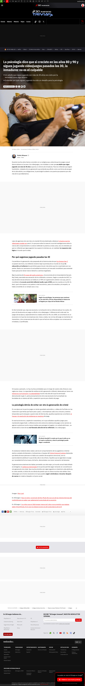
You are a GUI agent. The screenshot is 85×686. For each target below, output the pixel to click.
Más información (44, 684)
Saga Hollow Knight (9, 625)
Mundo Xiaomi (7, 660)
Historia (9, 22)
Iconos (28, 22)
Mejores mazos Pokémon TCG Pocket (57, 608)
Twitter (43, 21)
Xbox (43, 49)
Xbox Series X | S (21, 618)
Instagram (39, 21)
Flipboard (22, 87)
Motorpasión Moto (53, 652)
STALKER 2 (49, 49)
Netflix (19, 49)
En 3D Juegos (42, 295)
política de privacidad (64, 623)
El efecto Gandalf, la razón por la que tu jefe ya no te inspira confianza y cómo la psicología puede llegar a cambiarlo (54, 440)
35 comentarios (10, 86)
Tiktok (35, 21)
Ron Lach (21, 493)
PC (31, 618)
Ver (43, 547)
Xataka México (7, 671)
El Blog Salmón (75, 650)
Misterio (16, 22)
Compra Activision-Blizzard (36, 628)
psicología (57, 511)
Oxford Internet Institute (58, 453)
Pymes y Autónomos (74, 652)
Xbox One (19, 621)
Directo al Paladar (42, 650)
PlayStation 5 (7, 618)
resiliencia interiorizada (29, 467)
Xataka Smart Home (7, 657)
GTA (61, 49)
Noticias (22, 511)
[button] (23, 155)
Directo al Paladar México (42, 671)
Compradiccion (64, 654)
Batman (79, 49)
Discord (70, 632)
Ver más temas (8, 634)
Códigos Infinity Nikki (25, 608)
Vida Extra (17, 652)
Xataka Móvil (7, 652)
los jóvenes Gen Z (62, 261)
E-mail (24, 87)
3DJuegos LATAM (19, 671)
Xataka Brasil (7, 673)
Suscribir (78, 620)
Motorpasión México (52, 671)
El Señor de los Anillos (34, 49)
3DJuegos (42, 5)
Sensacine (28, 650)
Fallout (25, 49)
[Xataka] (1, 1)
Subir (77, 642)
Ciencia (3, 22)
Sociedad (37, 511)
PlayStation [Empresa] (7, 628)
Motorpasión (52, 650)
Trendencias (63, 650)
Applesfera (6, 654)
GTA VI (73, 49)
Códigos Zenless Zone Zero (38, 608)
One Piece (67, 49)
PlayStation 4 (34, 621)
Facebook (16, 87)
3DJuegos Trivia (42, 13)
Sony (18, 628)
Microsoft (19, 625)
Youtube (60, 632)
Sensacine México (30, 671)
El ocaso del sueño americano (33, 275)
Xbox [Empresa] (35, 625)
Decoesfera (63, 652)
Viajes (22, 22)
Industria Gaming (8, 621)
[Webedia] (8, 642)
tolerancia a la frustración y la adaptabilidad (26, 394)
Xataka (5, 650)
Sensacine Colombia (28, 674)
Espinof (28, 652)
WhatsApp (50, 632)
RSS (67, 632)
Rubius (56, 49)
